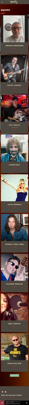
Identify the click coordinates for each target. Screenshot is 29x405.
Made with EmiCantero (7, 397)
